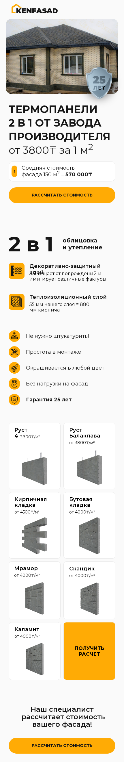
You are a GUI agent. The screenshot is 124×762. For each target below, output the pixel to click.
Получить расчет (89, 651)
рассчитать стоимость (62, 195)
